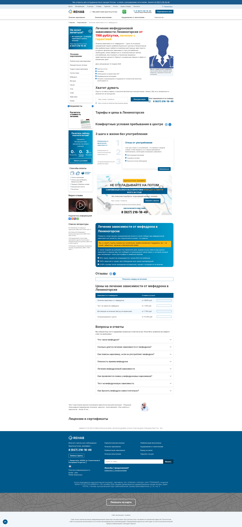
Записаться (164, 169)
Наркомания (81, 22)
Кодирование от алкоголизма (151, 447)
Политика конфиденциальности (79, 470)
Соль (71, 89)
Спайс (72, 93)
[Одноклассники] (72, 219)
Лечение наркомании (76, 55)
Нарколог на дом (147, 454)
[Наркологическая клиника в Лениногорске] (79, 12)
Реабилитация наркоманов (114, 450)
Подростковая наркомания (79, 69)
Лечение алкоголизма (112, 454)
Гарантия (107, 6)
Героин (72, 85)
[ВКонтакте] (70, 219)
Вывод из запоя (146, 450)
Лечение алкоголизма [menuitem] (103, 17)
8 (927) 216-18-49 (162, 2)
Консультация (139, 99)
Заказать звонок (152, 201)
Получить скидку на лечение (134, 279)
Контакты (137, 6)
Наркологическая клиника (114, 443)
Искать (168, 462)
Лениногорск (168, 6)
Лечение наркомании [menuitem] (77, 17)
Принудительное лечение (78, 65)
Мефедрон (73, 77)
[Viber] (75, 219)
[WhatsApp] (77, 219)
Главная (72, 22)
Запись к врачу (76, 456)
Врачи (71, 6)
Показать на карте (121, 502)
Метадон (73, 81)
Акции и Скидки (126, 6)
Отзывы (98, 6)
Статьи (115, 6)
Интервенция (79, 6)
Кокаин (72, 101)
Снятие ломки (74, 73)
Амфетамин (73, 97)
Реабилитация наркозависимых (80, 61)
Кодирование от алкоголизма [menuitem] (133, 17)
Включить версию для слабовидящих (83, 443)
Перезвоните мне (164, 12)
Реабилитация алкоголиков (150, 443)
